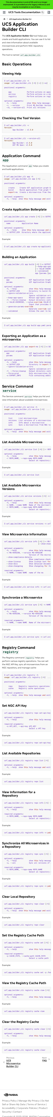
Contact (17, 1111)
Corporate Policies (27, 1108)
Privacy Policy (9, 1100)
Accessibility (8, 1108)
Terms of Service (36, 1104)
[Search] (42, 12)
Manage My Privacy (29, 1100)
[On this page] (49, 12)
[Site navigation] (4, 12)
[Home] (4, 19)
